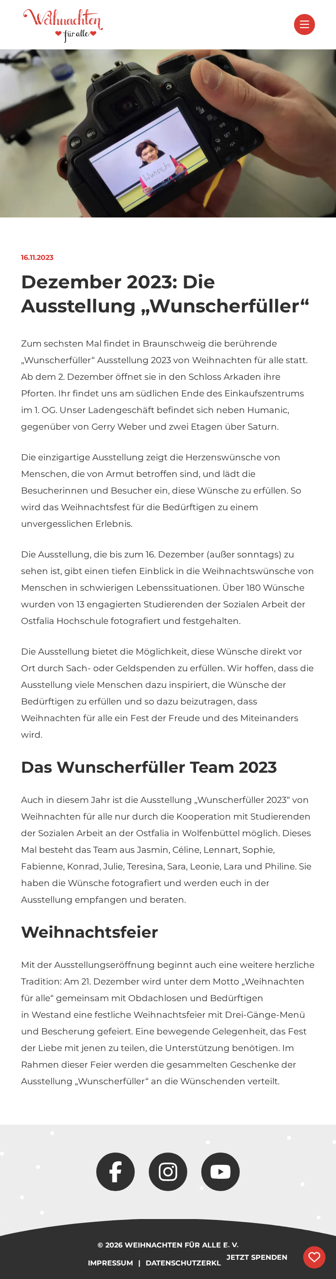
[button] (304, 24)
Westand (51, 1014)
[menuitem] (63, 24)
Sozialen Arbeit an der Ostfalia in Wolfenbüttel (139, 833)
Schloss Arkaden (225, 376)
